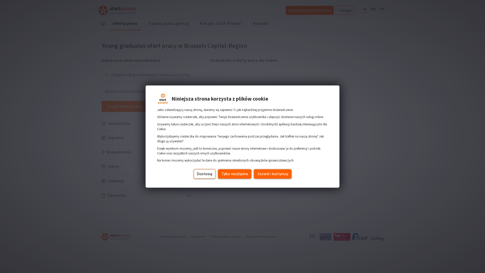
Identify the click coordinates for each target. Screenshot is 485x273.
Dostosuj (204, 174)
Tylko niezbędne (234, 174)
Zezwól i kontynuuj (272, 174)
